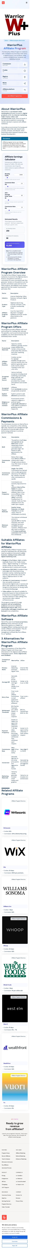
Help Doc (4, 1198)
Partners (18, 1198)
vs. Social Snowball (20, 1181)
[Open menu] (27, 3)
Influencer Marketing (21, 1159)
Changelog (4, 1184)
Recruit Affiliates (6, 1156)
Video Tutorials (6, 1207)
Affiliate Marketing (20, 1153)
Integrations (5, 1178)
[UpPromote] (3, 2)
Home (6, 40)
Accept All (14, 1237)
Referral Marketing (20, 1156)
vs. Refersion (19, 1178)
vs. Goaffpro (19, 1175)
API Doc (4, 1181)
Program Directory (6, 1204)
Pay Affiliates (5, 1165)
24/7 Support (5, 1187)
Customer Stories (6, 1195)
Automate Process (6, 1168)
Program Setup (6, 1153)
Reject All (14, 1245)
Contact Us (19, 1195)
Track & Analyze (6, 1159)
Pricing (3, 1175)
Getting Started (6, 1201)
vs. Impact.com (20, 1184)
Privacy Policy (19, 1201)
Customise (14, 1241)
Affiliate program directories (17, 40)
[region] (14, 1235)
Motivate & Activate (7, 1162)
